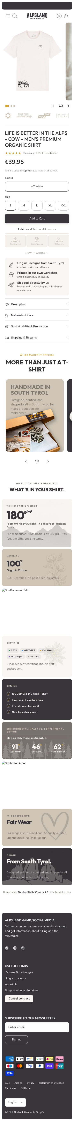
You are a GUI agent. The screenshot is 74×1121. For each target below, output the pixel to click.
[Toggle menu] (7, 15)
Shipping (25, 170)
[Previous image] (53, 106)
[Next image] (68, 106)
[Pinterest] (23, 948)
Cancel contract (19, 998)
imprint (18, 1083)
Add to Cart (37, 219)
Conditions (10, 1088)
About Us (11, 984)
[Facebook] (7, 948)
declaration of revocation (51, 1083)
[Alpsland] (37, 16)
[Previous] (7, 5)
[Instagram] (15, 948)
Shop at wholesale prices (21, 990)
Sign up (16, 1039)
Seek (7, 1083)
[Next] (67, 5)
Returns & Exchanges (19, 972)
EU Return (26, 1088)
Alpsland (18, 1112)
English (12, 1102)
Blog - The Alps (15, 978)
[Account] (57, 15)
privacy (30, 1083)
